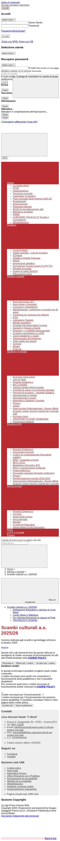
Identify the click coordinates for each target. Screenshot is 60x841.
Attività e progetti (15, 572)
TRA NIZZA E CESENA (25, 620)
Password (34, 25)
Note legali (12, 770)
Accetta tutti (45, 663)
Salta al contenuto (10, 2)
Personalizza (7, 663)
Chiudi (5, 90)
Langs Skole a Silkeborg (25, 615)
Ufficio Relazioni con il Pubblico (23, 776)
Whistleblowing (15, 784)
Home (10, 569)
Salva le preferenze (24, 705)
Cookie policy (14, 768)
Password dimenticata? (13, 31)
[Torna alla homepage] (19, 122)
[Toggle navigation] (24, 144)
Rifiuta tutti (24, 663)
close (4, 158)
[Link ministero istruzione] (15, 5)
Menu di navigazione (40, 601)
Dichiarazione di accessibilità (22, 778)
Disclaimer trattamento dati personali (20, 816)
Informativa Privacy (17, 773)
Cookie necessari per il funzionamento (21, 694)
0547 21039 (17, 724)
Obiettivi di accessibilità (19, 781)
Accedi (5, 8)
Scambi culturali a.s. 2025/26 (22, 607)
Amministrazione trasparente (22, 789)
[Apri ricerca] (36, 86)
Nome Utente (35, 22)
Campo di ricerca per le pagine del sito (21, 540)
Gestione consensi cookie (20, 786)
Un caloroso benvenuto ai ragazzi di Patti (34, 617)
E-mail (32, 68)
